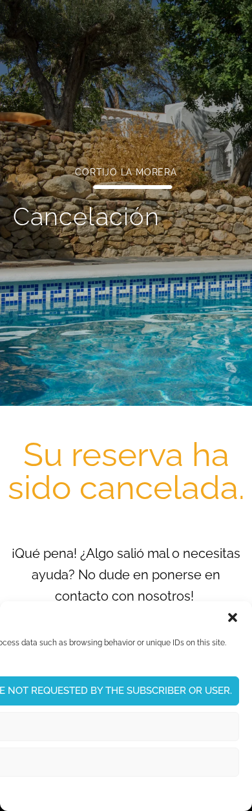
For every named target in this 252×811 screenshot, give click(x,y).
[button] (232, 617)
